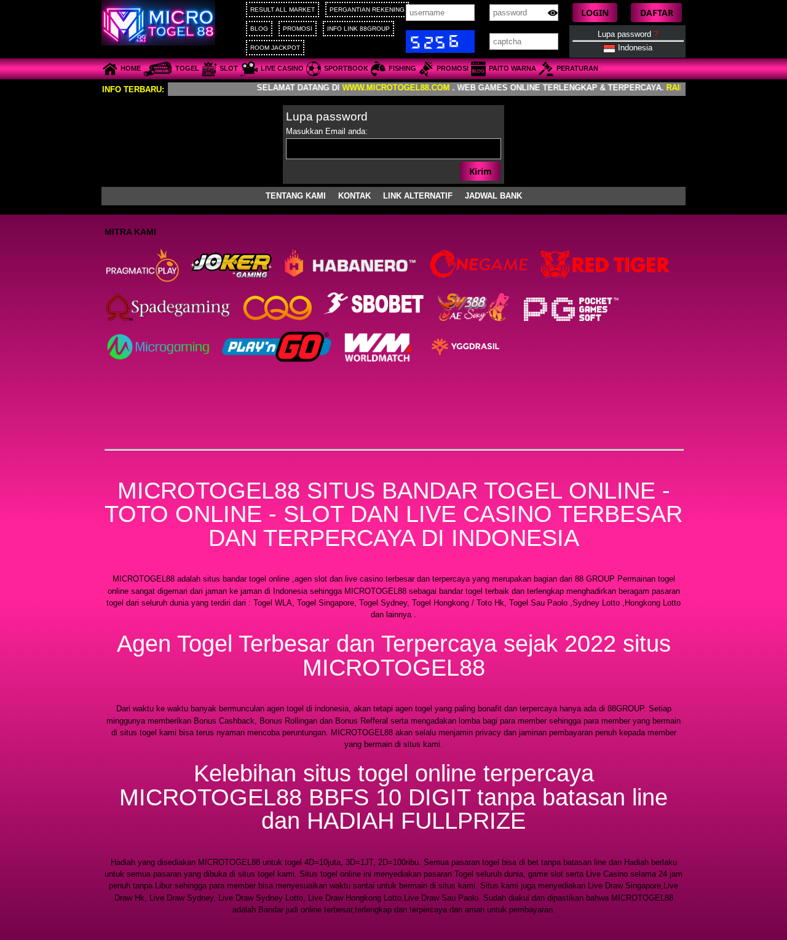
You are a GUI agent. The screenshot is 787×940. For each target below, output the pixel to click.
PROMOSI (297, 28)
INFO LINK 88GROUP (358, 28)
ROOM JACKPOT (275, 47)
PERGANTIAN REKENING (367, 9)
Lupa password (628, 34)
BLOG (259, 28)
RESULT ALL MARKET (282, 9)
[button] (594, 12)
